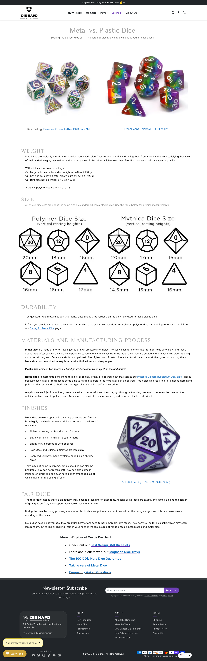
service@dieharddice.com (39, 633)
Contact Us (158, 633)
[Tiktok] (49, 655)
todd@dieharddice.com (126, 633)
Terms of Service (151, 596)
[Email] (59, 655)
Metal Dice (82, 624)
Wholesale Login (123, 637)
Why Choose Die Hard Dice (128, 628)
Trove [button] (103, 12)
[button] (173, 12)
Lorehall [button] (116, 12)
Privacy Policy (167, 596)
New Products (84, 620)
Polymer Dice (83, 628)
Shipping (157, 620)
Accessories (82, 633)
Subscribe (171, 590)
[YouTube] (54, 655)
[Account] (179, 12)
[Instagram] (43, 655)
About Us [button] (131, 12)
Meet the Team (122, 624)
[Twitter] (38, 655)
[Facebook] (33, 655)
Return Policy (159, 624)
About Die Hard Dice (125, 620)
